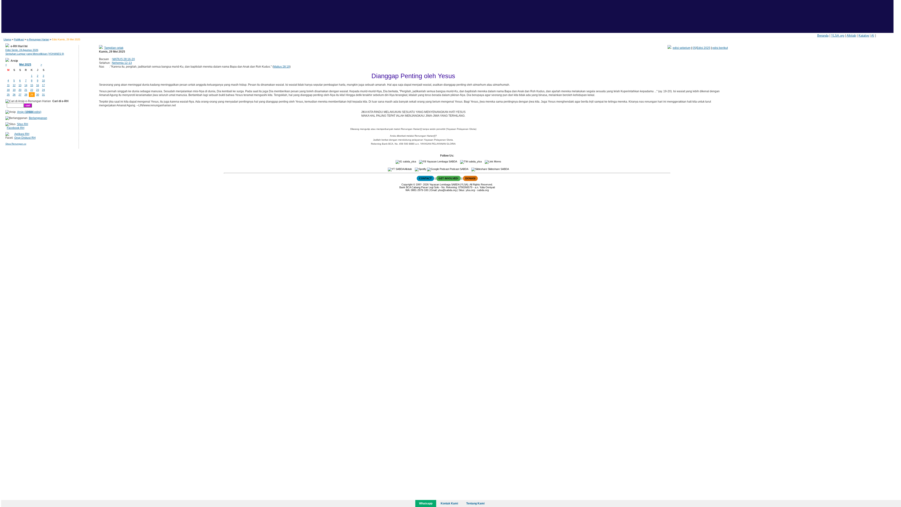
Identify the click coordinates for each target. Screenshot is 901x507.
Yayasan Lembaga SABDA (441, 161)
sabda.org (483, 190)
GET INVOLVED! (448, 178)
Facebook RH (15, 128)
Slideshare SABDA (498, 169)
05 (694, 48)
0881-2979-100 (419, 190)
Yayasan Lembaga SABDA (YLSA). (449, 184)
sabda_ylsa (409, 161)
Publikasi (19, 39)
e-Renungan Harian (38, 39)
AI (872, 35)
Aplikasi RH (21, 134)
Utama (7, 39)
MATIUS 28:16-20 (123, 59)
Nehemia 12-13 (122, 63)
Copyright (406, 184)
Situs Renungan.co (15, 143)
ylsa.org (470, 190)
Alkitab (851, 35)
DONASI (470, 178)
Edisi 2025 (703, 48)
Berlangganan (38, 118)
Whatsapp (425, 503)
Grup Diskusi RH (25, 137)
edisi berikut (720, 48)
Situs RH (22, 124)
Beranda (822, 35)
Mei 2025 (25, 64)
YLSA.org (837, 35)
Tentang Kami (475, 503)
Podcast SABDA (458, 169)
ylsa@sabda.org (447, 190)
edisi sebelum (682, 48)
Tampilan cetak (113, 48)
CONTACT (425, 178)
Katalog (864, 35)
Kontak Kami (449, 503)
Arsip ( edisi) (29, 112)
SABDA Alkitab (403, 169)
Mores (497, 161)
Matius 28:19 (281, 66)
